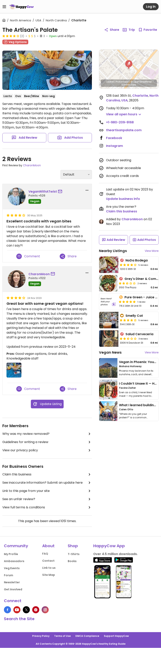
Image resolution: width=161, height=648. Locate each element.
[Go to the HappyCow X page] (26, 609)
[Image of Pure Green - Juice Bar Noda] (108, 301)
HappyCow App (109, 546)
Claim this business (16, 474)
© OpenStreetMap (141, 81)
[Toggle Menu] (4, 6)
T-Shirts (74, 554)
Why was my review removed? (25, 433)
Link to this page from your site (26, 491)
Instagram (114, 146)
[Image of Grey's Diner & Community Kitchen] (108, 283)
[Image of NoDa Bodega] (108, 265)
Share (114, 29)
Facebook (114, 138)
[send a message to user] (61, 191)
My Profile (11, 554)
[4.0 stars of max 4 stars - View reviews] (11, 36)
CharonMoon (32, 165)
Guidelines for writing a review (25, 442)
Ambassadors (14, 561)
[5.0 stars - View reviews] (127, 301)
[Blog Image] (108, 368)
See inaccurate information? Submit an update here (42, 482)
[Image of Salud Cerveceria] (108, 338)
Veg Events (12, 568)
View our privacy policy (20, 450)
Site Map (48, 575)
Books (72, 561)
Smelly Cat (134, 315)
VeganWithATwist (42, 191)
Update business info (123, 199)
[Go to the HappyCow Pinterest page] (35, 609)
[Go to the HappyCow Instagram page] (45, 609)
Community (16, 546)
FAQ (45, 554)
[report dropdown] (87, 190)
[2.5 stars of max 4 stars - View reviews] (127, 283)
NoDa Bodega (136, 260)
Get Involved (13, 589)
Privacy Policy (40, 636)
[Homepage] (21, 6)
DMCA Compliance (87, 636)
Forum (8, 575)
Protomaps (122, 81)
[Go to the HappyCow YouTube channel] (16, 609)
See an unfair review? (18, 499)
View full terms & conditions (23, 507)
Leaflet (110, 81)
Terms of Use (62, 636)
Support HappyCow (116, 636)
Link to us (49, 568)
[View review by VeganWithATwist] (16, 196)
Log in (151, 6)
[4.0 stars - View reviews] (128, 320)
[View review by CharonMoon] (16, 279)
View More (152, 251)
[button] (128, 64)
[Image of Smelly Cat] (108, 320)
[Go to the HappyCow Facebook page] (7, 609)
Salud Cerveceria (139, 334)
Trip (132, 29)
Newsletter (12, 582)
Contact (48, 561)
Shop (73, 546)
